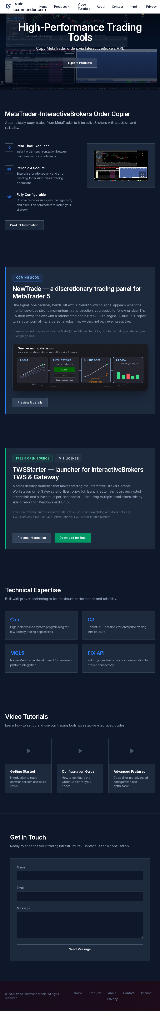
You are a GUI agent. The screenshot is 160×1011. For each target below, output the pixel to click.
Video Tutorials (84, 6)
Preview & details (30, 402)
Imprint (135, 6)
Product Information (24, 225)
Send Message (80, 949)
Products (60, 6)
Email (20, 887)
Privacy (151, 6)
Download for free (73, 537)
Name (21, 867)
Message (23, 908)
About (101, 6)
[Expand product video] (121, 165)
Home (43, 6)
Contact (117, 6)
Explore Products (80, 63)
